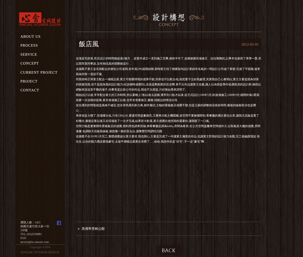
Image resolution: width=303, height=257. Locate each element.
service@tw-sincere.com (34, 242)
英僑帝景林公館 (93, 228)
